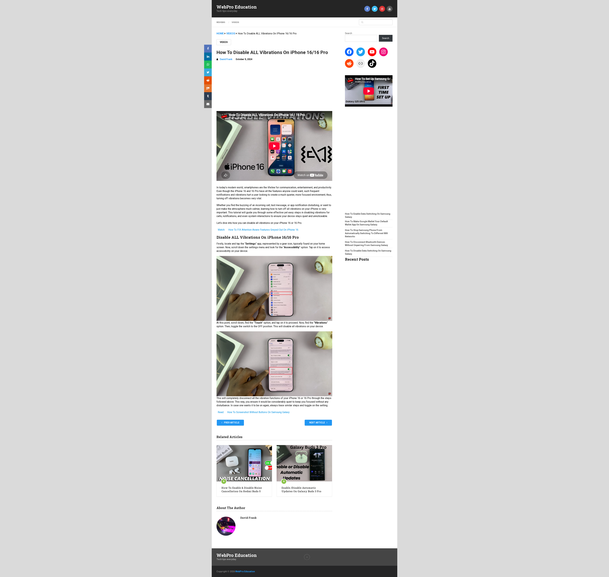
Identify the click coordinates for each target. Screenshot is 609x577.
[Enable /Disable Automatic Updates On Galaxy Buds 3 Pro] (304, 463)
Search (348, 33)
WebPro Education (236, 7)
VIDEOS (235, 22)
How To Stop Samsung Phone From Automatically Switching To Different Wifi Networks (366, 233)
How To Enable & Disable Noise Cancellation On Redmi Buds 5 (241, 489)
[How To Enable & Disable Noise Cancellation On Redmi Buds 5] (244, 463)
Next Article (317, 422)
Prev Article (231, 422)
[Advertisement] (274, 87)
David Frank (226, 59)
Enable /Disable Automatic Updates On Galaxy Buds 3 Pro (301, 489)
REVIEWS (220, 22)
